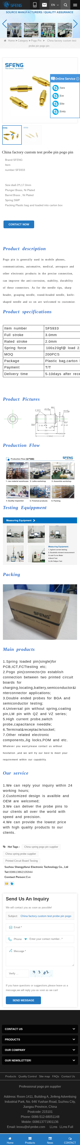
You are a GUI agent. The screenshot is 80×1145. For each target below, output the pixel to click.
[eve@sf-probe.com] (6, 883)
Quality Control (27, 1076)
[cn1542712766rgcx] (12, 883)
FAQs (55, 1076)
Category (23, 40)
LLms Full (66, 1127)
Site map (44, 1076)
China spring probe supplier (20, 853)
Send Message (23, 1000)
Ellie (61, 103)
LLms (53, 1127)
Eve (61, 95)
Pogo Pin (36, 40)
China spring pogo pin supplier (41, 846)
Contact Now (19, 224)
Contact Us (68, 1076)
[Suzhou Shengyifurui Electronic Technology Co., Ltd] (12, 5)
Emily (62, 111)
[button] (38, 33)
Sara (62, 87)
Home (11, 40)
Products (10, 1076)
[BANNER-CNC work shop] (40, 23)
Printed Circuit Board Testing (21, 860)
